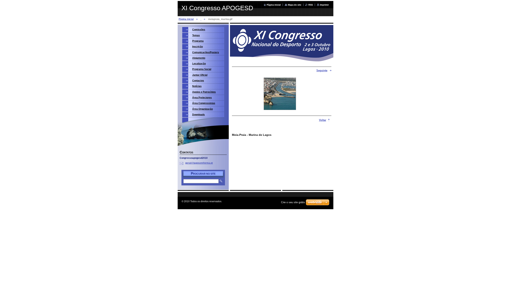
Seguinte (321, 70)
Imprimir (324, 5)
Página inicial (274, 5)
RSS (310, 5)
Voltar (322, 120)
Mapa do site (294, 5)
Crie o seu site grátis (293, 202)
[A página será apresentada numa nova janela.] (280, 94)
